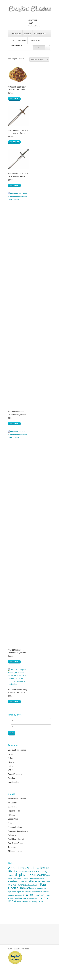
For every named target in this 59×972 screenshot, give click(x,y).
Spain (17, 895)
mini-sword (18, 885)
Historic (11, 762)
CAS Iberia (12, 807)
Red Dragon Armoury (16, 843)
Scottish (46, 891)
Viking (24, 901)
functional (17, 878)
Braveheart (22, 872)
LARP (10, 770)
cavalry (44, 872)
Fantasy (11, 754)
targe (16, 898)
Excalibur (40, 875)
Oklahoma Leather (15, 851)
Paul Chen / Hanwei (16, 839)
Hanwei (26, 878)
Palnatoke (12, 835)
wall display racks (35, 901)
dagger (11, 875)
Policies (22, 40)
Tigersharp (12, 847)
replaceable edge (14, 892)
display (20, 875)
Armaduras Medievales (17, 799)
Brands (27, 33)
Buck (28, 872)
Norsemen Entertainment (17, 831)
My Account (40, 33)
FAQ (13, 40)
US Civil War (14, 901)
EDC (27, 875)
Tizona (30, 898)
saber (32, 891)
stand (21, 895)
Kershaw (11, 815)
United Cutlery (44, 898)
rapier (32, 889)
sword (29, 894)
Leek (25, 882)
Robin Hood (24, 892)
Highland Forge (14, 811)
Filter (11, 733)
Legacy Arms (13, 819)
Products (16, 33)
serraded (11, 895)
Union (35, 898)
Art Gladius (12, 803)
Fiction (10, 758)
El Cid (32, 875)
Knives (10, 766)
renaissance (40, 888)
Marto (10, 823)
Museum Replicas (15, 827)
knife (21, 881)
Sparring (11, 778)
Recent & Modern (15, 774)
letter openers (37, 881)
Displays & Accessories (17, 750)
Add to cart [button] (14, 98)
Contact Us (34, 40)
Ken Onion (40, 878)
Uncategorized (13, 782)
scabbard (38, 892)
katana (33, 878)
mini (10, 885)
